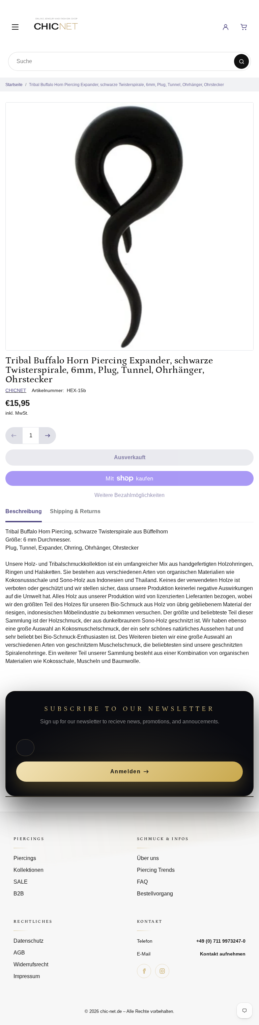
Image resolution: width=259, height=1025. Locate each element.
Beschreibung (23, 511)
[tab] (27, 513)
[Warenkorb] (244, 27)
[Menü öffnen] (15, 27)
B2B (18, 893)
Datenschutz (28, 941)
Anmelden (125, 771)
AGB (19, 952)
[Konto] (226, 27)
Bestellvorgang (155, 893)
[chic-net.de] (55, 26)
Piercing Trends (156, 870)
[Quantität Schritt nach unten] (13, 435)
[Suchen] (241, 61)
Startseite (14, 84)
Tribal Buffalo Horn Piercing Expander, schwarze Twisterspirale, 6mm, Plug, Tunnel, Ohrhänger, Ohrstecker (126, 84)
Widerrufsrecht (30, 964)
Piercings (24, 858)
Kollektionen (28, 870)
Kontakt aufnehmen (223, 954)
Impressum (26, 976)
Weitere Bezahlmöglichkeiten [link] (129, 495)
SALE (20, 882)
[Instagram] (162, 971)
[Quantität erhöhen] (47, 435)
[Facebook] (144, 971)
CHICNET (15, 390)
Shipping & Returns (75, 511)
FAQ (142, 882)
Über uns (148, 858)
